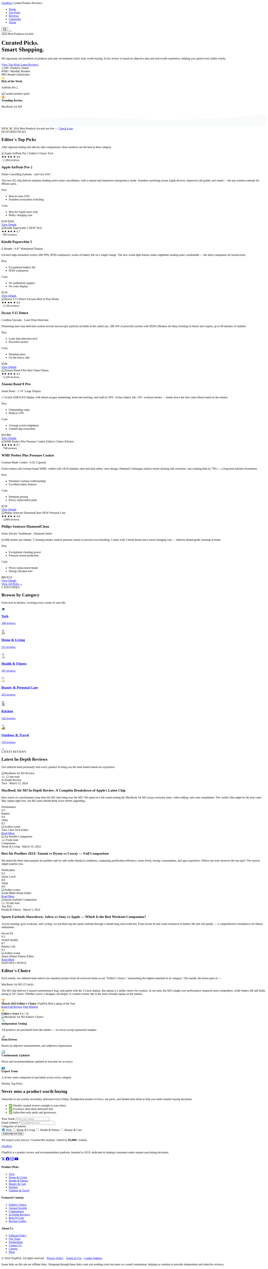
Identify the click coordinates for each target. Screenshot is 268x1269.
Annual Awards (18, 1208)
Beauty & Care (73, 1129)
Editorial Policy (18, 1235)
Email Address (10, 1122)
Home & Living (25, 1129)
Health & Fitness (49, 1129)
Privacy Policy (55, 1258)
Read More (7, 833)
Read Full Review (11, 1006)
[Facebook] (8, 1159)
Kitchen (13, 1187)
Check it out (66, 128)
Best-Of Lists (16, 1217)
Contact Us (15, 1245)
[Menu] (10, 31)
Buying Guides (17, 1221)
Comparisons (16, 1211)
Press (12, 1251)
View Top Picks (10, 64)
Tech (8, 1129)
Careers (13, 1248)
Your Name (8, 1118)
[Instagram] (12, 1159)
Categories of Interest (13, 1126)
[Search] (4, 29)
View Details (8, 224)
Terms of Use (73, 1258)
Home (12, 9)
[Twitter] (3, 1159)
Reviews (14, 15)
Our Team (14, 1238)
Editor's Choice (17, 1204)
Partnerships (16, 1242)
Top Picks (14, 12)
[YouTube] (16, 1159)
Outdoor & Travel (19, 1190)
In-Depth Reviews (19, 1214)
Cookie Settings (93, 1258)
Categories (15, 19)
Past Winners (30, 1006)
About (12, 22)
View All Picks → (11, 583)
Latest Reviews (29, 64)
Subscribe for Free (12, 1133)
